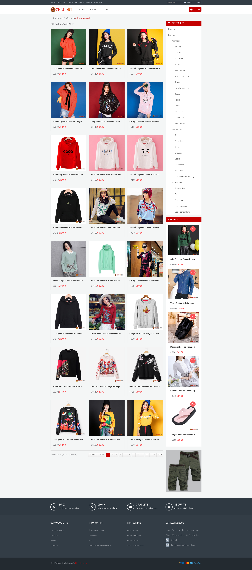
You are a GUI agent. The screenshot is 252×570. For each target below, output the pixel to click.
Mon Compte (132, 531)
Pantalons (179, 59)
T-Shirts (178, 47)
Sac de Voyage (181, 206)
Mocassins (179, 165)
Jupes (177, 94)
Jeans (177, 82)
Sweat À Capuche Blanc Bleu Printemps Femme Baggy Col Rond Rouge (159, 68)
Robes (177, 100)
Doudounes (180, 118)
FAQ (90, 541)
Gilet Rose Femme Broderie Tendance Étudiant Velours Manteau (81, 227)
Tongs (177, 135)
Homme (171, 29)
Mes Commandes (134, 536)
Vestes (177, 106)
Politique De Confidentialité (100, 546)
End (160, 454)
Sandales (179, 141)
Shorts (177, 64)
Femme (60, 18)
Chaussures (177, 129)
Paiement (93, 536)
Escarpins (179, 171)
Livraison (54, 536)
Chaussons (180, 153)
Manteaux (179, 112)
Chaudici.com (81, 563)
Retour (53, 541)
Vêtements (70, 18)
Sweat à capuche (84, 18)
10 (147, 454)
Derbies (178, 147)
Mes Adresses (133, 541)
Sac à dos (179, 194)
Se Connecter (98, 2)
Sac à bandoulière (182, 212)
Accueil (93, 454)
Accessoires (177, 182)
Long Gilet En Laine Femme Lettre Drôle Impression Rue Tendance (119, 122)
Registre (89, 2)
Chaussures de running (184, 176)
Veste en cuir (180, 70)
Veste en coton (181, 123)
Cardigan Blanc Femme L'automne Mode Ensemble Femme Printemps (159, 281)
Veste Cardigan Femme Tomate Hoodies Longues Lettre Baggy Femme (160, 440)
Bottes (177, 159)
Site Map (54, 546)
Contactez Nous (57, 531)
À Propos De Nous (96, 531)
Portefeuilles (180, 188)
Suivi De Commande (135, 546)
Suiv (153, 454)
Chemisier (179, 53)
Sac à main (179, 200)
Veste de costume (182, 76)
